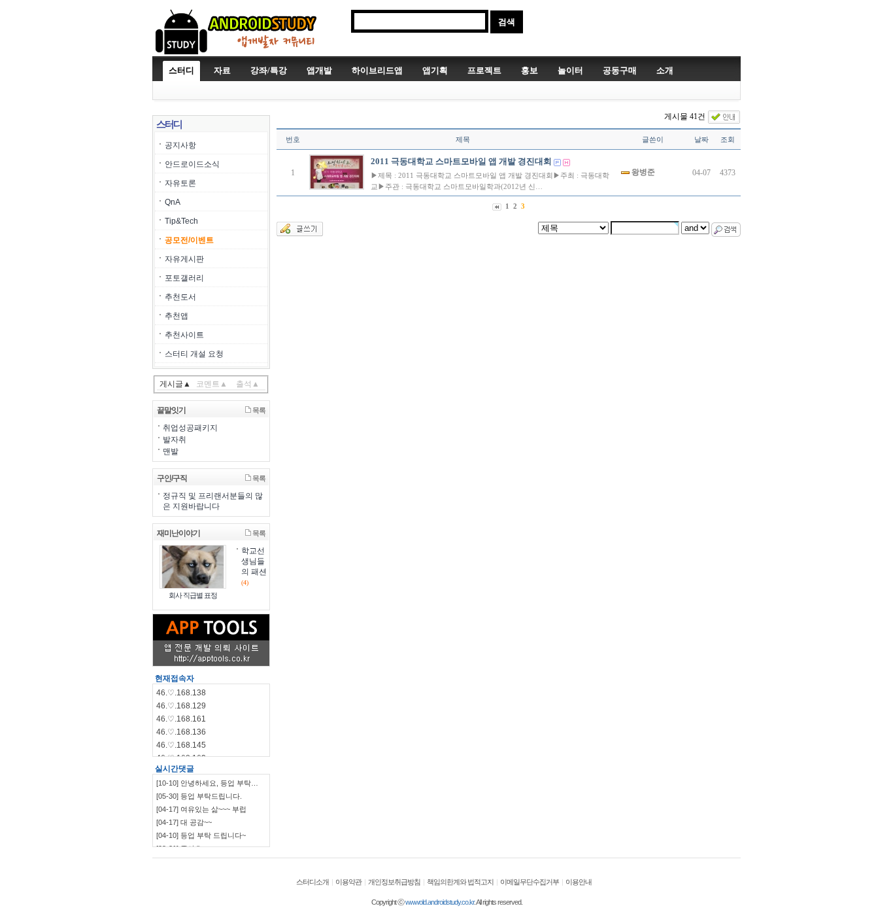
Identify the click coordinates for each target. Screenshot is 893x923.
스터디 (181, 70)
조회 (727, 139)
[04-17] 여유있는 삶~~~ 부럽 (201, 809)
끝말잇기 (171, 410)
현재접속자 (174, 678)
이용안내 (578, 882)
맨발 (170, 451)
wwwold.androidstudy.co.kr (439, 902)
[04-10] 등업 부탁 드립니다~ (201, 835)
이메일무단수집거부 (529, 882)
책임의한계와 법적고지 (460, 882)
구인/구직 (172, 478)
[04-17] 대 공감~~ (184, 822)
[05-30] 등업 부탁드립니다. (199, 796)
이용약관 (348, 882)
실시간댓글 (174, 768)
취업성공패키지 (190, 427)
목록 (258, 410)
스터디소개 (312, 882)
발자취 (174, 439)
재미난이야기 (178, 533)
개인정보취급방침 (394, 882)
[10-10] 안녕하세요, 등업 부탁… (207, 783)
